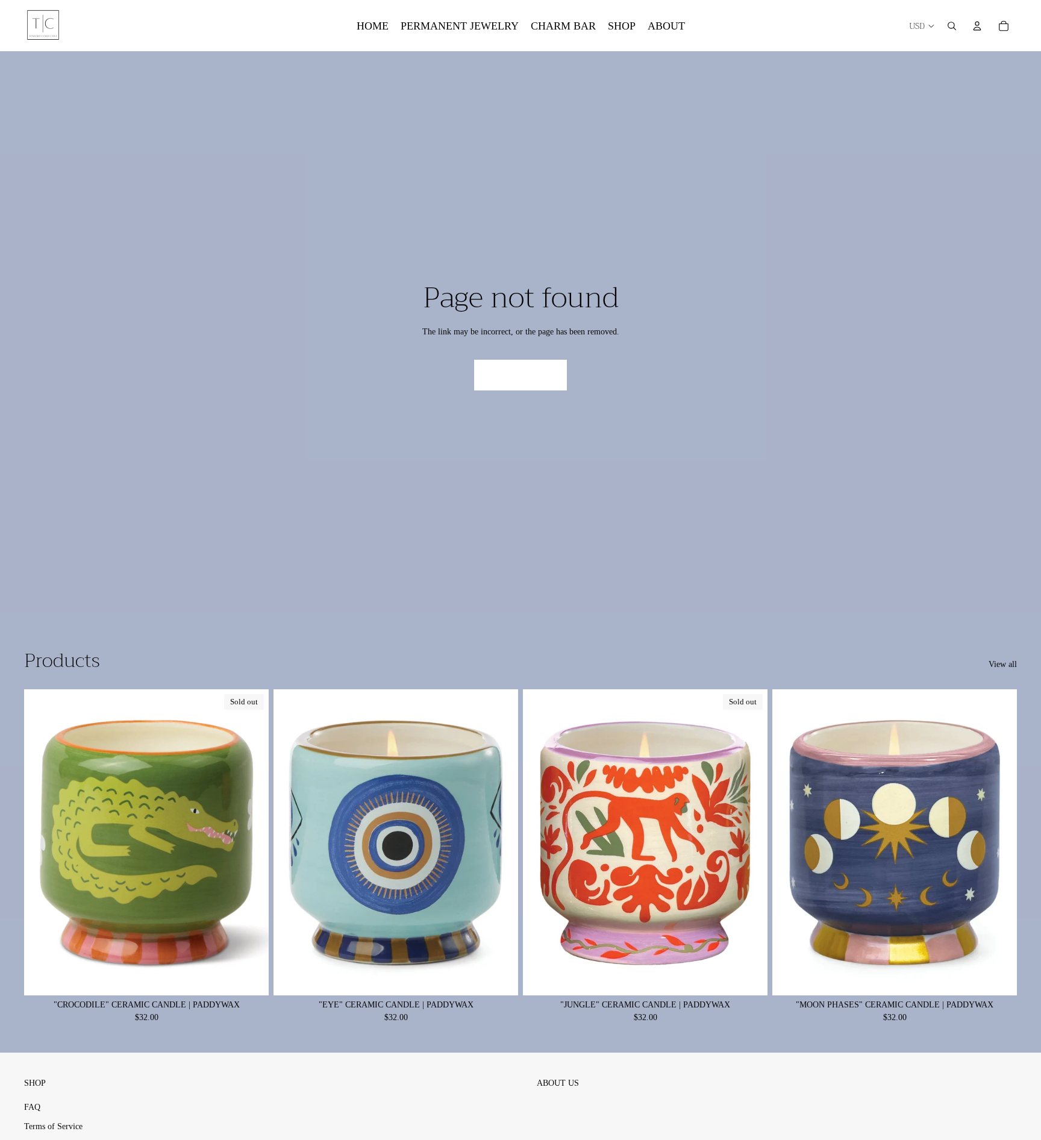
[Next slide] (500, 842)
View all (1003, 664)
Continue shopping (520, 375)
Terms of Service (53, 1126)
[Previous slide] (292, 842)
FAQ (32, 1107)
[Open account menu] (977, 26)
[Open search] (952, 26)
